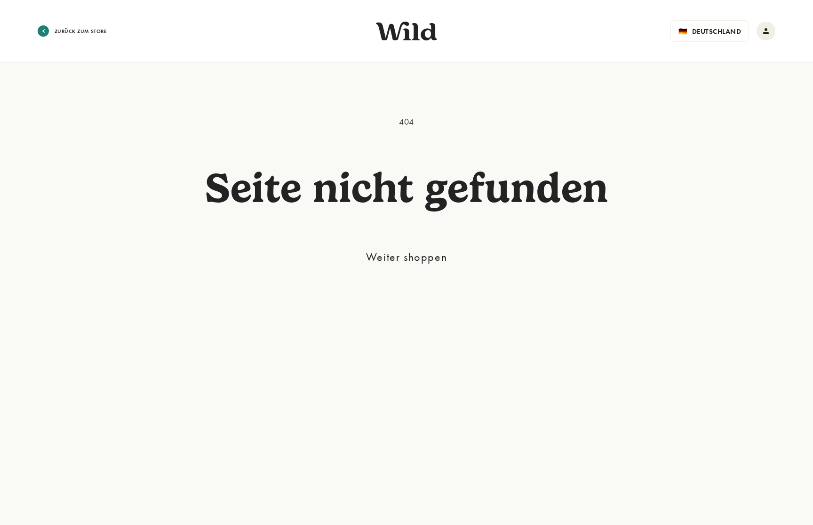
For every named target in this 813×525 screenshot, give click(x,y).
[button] (709, 31)
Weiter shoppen (406, 257)
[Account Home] (766, 31)
